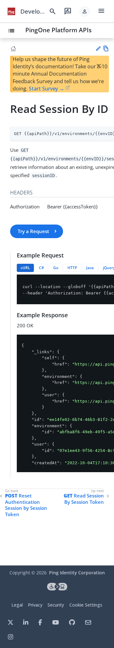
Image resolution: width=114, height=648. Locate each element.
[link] (11, 11)
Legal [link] (17, 605)
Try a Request (33, 231)
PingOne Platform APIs (58, 30)
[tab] (25, 268)
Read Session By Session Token (84, 499)
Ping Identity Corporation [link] (77, 573)
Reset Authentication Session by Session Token (26, 505)
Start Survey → (46, 88)
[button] (84, 11)
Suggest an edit (98, 49)
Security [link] (56, 605)
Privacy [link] (35, 605)
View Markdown (106, 49)
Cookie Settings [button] (85, 605)
